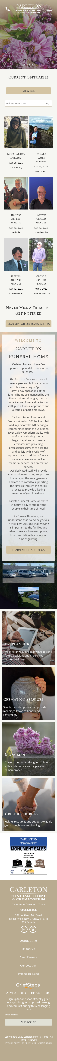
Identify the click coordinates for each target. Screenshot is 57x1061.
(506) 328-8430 (28, 910)
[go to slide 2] (27, 64)
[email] (24, 930)
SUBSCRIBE (28, 1022)
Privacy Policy (12, 1042)
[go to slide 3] (29, 64)
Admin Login (45, 1042)
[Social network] (32, 930)
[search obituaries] (48, 103)
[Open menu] (49, 8)
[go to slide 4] (32, 64)
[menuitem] (28, 949)
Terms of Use (29, 1042)
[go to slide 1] (24, 64)
